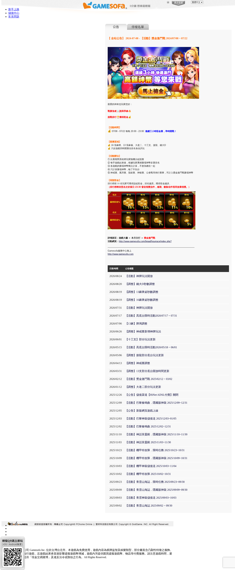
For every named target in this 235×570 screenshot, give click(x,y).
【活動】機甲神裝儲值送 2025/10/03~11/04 (150, 466)
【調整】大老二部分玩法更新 (143, 386)
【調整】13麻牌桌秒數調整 (141, 291)
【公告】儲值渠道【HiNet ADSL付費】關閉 (151, 394)
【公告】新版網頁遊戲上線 (141, 410)
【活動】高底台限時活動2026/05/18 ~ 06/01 (151, 347)
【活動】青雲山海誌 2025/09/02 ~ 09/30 (148, 505)
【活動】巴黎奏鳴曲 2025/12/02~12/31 (148, 426)
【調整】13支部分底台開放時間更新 (147, 371)
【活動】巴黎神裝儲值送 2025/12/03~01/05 (150, 418)
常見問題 (13, 16)
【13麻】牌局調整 (136, 323)
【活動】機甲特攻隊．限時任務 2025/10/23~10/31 (155, 450)
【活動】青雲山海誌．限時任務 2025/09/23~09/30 (155, 481)
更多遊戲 (178, 3)
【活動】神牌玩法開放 (139, 276)
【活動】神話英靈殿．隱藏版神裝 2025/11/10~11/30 (156, 434)
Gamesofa (105, 5)
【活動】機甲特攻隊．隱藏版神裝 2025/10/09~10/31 (156, 458)
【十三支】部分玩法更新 (140, 339)
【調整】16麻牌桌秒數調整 (141, 299)
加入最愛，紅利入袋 (168, 2)
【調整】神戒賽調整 (137, 363)
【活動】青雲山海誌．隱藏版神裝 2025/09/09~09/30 (156, 489)
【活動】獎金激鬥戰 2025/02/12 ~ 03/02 (148, 378)
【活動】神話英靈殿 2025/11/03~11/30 (148, 442)
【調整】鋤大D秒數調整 (140, 284)
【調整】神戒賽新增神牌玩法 (143, 331)
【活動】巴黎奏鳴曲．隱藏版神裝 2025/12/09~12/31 (156, 402)
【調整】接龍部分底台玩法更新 (144, 355)
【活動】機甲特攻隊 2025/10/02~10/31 (148, 473)
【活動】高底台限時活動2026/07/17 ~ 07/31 (151, 315)
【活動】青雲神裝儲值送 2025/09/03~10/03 (150, 497)
